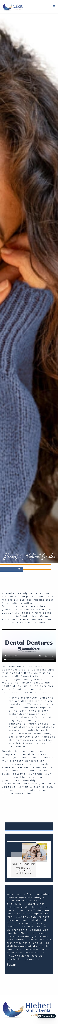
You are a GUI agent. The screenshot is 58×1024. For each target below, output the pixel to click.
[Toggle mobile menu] (54, 7)
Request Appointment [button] (29, 826)
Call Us (10, 574)
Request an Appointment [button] (26, 567)
